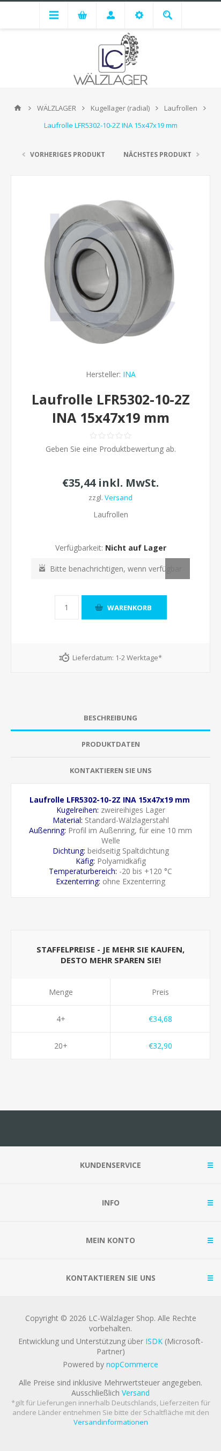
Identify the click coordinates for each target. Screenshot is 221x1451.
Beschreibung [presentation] (110, 718)
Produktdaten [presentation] (111, 744)
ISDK (154, 1341)
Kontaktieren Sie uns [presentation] (111, 770)
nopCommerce (132, 1364)
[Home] (17, 108)
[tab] (110, 718)
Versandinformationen (110, 1422)
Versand (118, 497)
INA (129, 374)
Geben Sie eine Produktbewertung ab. (111, 449)
